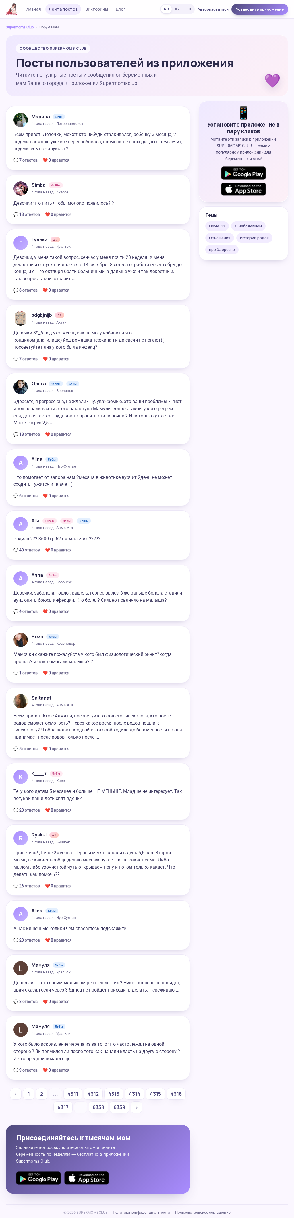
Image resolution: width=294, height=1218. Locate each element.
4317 (63, 1107)
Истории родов (254, 237)
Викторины (96, 9)
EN (188, 9)
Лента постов (63, 9)
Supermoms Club (20, 27)
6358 (98, 1107)
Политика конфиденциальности (141, 1212)
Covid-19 (217, 226)
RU (166, 9)
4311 (72, 1094)
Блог (120, 9)
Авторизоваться (213, 9)
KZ (177, 9)
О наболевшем (248, 226)
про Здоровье (222, 249)
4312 (93, 1094)
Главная (32, 9)
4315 (155, 1094)
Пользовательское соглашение (203, 1212)
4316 (176, 1094)
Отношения (219, 237)
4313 (113, 1094)
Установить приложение (260, 9)
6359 (119, 1107)
